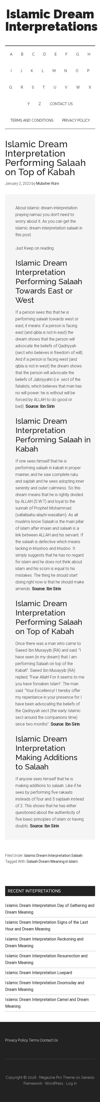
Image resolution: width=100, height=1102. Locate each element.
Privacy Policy (16, 1040)
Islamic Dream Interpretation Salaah (53, 855)
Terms (34, 1040)
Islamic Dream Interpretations (51, 20)
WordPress (54, 1083)
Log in (71, 1083)
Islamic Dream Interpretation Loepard (38, 972)
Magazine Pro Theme (57, 1077)
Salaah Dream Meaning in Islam (52, 861)
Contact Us (49, 1040)
